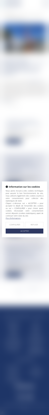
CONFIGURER (14, 224)
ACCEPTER (24, 231)
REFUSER (34, 224)
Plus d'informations (13, 218)
